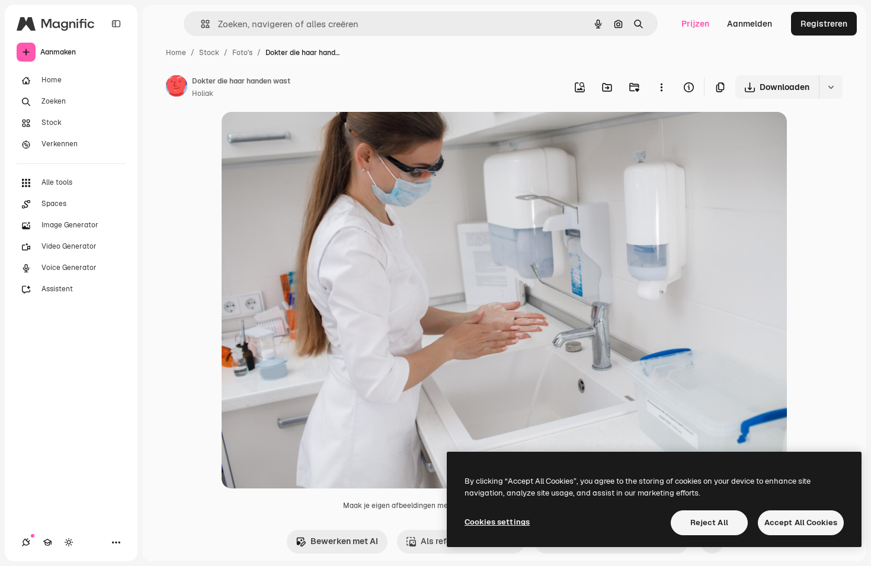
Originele (299, 134)
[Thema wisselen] (68, 542)
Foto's (242, 52)
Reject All (709, 522)
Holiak (202, 93)
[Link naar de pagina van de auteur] (176, 87)
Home (176, 52)
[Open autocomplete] (200, 24)
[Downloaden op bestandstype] (831, 87)
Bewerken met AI (344, 541)
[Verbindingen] (26, 542)
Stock (209, 52)
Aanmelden (749, 23)
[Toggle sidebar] (116, 23)
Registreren (823, 23)
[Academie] (47, 542)
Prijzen (695, 23)
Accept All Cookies (800, 522)
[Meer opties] (661, 87)
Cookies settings (497, 522)
